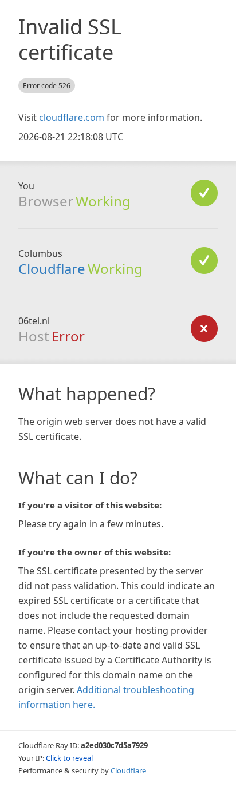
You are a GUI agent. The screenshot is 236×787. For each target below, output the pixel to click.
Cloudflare (51, 268)
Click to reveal (69, 758)
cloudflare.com (71, 117)
